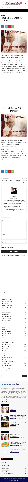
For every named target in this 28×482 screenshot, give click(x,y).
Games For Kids (6, 320)
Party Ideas (5, 355)
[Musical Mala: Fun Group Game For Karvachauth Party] (5, 425)
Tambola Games (6, 363)
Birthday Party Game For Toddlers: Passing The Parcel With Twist (18, 443)
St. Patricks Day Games (7, 361)
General (7, 13)
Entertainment (5, 314)
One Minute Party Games (8, 342)
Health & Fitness (6, 327)
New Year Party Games (7, 340)
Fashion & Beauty (6, 316)
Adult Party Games (6, 295)
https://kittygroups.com (14, 198)
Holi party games (6, 329)
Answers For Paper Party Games (9, 297)
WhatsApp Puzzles (6, 370)
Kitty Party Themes (6, 333)
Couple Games (5, 310)
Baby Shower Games (7, 299)
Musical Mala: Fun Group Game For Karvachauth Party (18, 423)
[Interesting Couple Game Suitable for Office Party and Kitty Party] (5, 418)
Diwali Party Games (6, 312)
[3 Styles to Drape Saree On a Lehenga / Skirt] (5, 437)
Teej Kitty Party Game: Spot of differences (6, 181)
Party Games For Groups (8, 353)
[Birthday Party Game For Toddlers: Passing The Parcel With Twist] (5, 445)
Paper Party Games (6, 344)
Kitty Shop (4, 335)
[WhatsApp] (12, 26)
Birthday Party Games (7, 301)
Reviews (4, 359)
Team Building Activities (7, 365)
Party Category (5, 346)
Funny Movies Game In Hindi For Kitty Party (21, 181)
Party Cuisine (5, 348)
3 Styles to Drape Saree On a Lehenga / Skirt (17, 435)
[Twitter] (6, 26)
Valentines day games (7, 368)
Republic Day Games (7, 357)
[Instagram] (4, 401)
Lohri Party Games (6, 338)
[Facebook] (2, 26)
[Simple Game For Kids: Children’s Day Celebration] (5, 452)
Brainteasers (5, 303)
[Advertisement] (14, 91)
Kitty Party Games (6, 331)
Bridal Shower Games (7, 305)
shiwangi (5, 22)
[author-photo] (14, 194)
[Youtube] (8, 401)
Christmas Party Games (7, 307)
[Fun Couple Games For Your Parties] (5, 410)
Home (2, 13)
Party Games (5, 350)
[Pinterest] (9, 26)
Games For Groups (6, 318)
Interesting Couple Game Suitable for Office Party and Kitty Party (18, 416)
